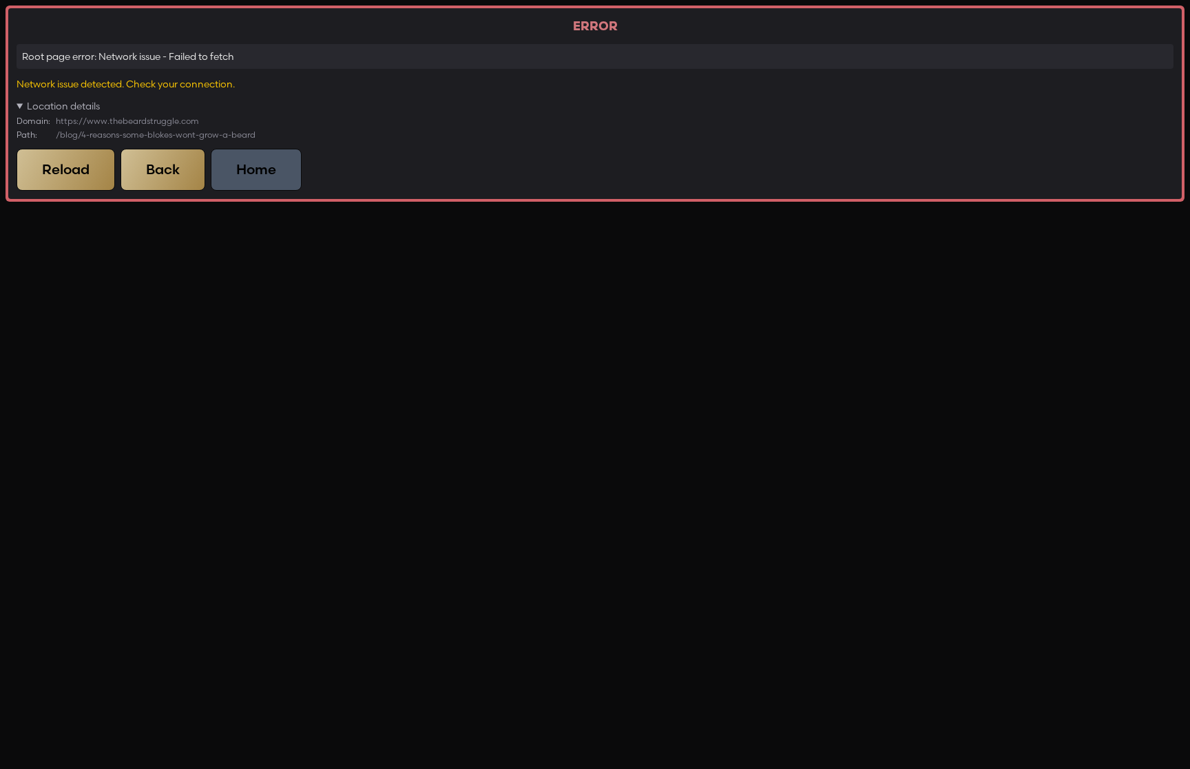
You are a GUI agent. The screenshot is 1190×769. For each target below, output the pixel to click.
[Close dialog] (326, 292)
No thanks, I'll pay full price (448, 526)
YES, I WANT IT (448, 491)
